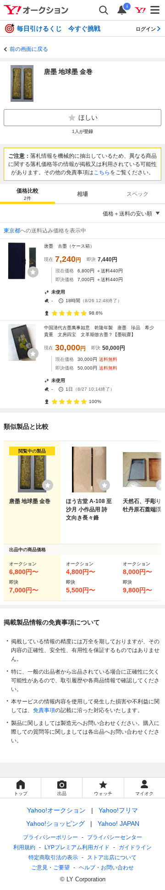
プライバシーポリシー (50, 837)
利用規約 (24, 847)
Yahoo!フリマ (118, 810)
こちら (102, 172)
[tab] (27, 194)
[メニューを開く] (155, 10)
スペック (137, 194)
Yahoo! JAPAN (118, 823)
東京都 (12, 230)
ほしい (88, 117)
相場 (82, 194)
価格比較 (27, 194)
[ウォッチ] (33, 271)
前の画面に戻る (29, 49)
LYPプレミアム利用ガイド (77, 847)
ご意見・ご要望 (50, 867)
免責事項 (44, 710)
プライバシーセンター (114, 837)
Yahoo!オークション (56, 810)
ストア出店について (112, 857)
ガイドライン (135, 847)
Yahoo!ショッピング (55, 823)
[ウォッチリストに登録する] (47, 485)
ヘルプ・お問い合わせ (106, 867)
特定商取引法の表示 (53, 857)
